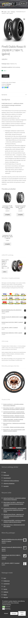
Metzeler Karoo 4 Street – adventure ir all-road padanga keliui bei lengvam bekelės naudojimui (14, 416)
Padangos (13, 11)
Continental (7, 583)
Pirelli (8, 85)
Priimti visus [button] (22, 613)
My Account (6, 475)
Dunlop (5, 589)
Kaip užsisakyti (7, 478)
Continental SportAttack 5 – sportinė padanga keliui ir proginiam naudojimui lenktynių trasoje (14, 412)
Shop (9, 11)
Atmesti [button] (6, 613)
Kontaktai (6, 486)
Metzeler (6, 597)
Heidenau (6, 592)
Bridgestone (7, 581)
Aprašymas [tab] (4, 94)
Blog (5, 472)
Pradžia (4, 11)
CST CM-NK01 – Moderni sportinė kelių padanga (13, 427)
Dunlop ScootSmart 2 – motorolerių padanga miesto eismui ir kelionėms (13, 404)
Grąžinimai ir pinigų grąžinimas (11, 480)
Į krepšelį (5, 76)
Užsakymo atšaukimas (9, 483)
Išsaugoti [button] (14, 613)
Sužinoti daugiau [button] (6, 604)
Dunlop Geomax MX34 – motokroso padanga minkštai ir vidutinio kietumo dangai (13, 420)
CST (4, 586)
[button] (24, 19)
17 (5, 85)
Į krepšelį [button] (7, 214)
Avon (5, 578)
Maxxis (5, 594)
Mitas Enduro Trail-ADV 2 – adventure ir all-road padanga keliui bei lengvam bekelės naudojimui (14, 408)
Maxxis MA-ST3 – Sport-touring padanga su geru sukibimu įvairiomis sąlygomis (14, 430)
